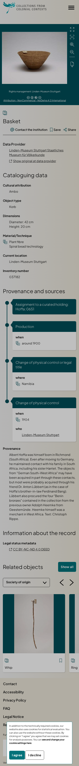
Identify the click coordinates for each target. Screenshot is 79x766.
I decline (34, 755)
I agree (17, 755)
